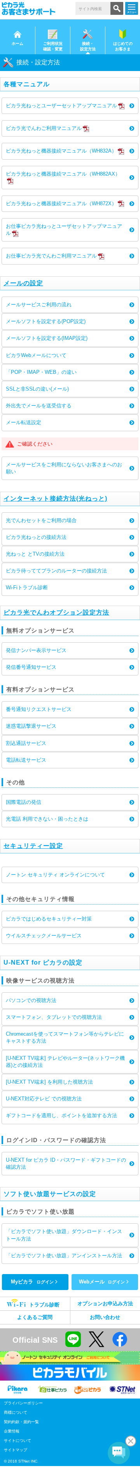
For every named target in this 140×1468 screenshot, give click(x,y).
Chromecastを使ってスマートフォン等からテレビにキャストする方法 (65, 1037)
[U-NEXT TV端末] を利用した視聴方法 (49, 1082)
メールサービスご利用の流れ (39, 304)
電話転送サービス (26, 760)
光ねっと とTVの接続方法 (35, 554)
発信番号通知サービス (31, 667)
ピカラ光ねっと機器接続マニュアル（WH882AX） (63, 174)
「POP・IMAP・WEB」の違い (41, 372)
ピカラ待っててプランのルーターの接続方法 (56, 571)
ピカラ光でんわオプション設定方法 (56, 612)
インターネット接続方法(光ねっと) (55, 498)
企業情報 (11, 1431)
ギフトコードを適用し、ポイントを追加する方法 (61, 1115)
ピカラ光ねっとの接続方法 (36, 537)
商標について (15, 1412)
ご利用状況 (53, 46)
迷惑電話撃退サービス (31, 726)
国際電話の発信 (23, 802)
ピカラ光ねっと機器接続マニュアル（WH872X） (61, 203)
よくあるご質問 (34, 1317)
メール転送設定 (23, 422)
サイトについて (17, 1440)
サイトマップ (15, 1450)
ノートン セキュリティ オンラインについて (55, 875)
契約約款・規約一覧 (21, 1422)
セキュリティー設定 (33, 845)
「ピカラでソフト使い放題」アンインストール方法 (64, 1255)
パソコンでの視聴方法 (31, 1000)
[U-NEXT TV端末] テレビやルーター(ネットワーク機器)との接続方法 (65, 1061)
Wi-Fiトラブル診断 (27, 587)
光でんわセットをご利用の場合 (41, 520)
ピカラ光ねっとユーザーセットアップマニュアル (61, 105)
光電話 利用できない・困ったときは (47, 819)
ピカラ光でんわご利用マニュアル (44, 128)
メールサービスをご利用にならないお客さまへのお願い (64, 468)
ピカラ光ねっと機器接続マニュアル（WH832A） (61, 151)
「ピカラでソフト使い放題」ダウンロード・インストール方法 (64, 1234)
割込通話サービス (26, 743)
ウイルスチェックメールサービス (44, 935)
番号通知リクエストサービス (39, 709)
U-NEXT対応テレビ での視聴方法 (44, 1099)
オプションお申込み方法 (105, 1303)
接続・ (88, 46)
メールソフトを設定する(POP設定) (46, 321)
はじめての (123, 46)
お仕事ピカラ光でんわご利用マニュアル (51, 256)
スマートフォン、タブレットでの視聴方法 (54, 1017)
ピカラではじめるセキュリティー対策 (49, 919)
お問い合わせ (105, 1317)
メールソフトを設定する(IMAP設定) (47, 338)
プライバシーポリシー (23, 1403)
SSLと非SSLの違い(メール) (37, 389)
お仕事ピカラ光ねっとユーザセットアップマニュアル (64, 229)
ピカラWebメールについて (36, 355)
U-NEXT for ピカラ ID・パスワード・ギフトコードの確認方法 (66, 1163)
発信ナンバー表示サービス (36, 650)
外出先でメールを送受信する (39, 406)
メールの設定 (23, 283)
